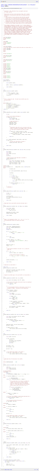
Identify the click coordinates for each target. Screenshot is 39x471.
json (37, 469)
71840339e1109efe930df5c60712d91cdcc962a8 (17, 4)
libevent (2, 6)
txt (35, 469)
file (20, 8)
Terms (11, 469)
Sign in (37, 1)
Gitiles (6, 469)
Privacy (8, 469)
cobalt (2, 4)
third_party (32, 4)
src (29, 4)
